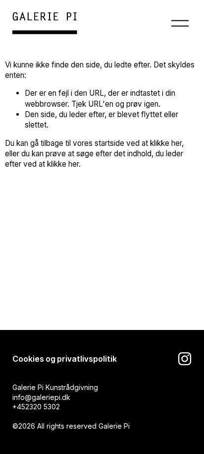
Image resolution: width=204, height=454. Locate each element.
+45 (18, 406)
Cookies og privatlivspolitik (64, 359)
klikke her (166, 143)
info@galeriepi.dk (41, 397)
